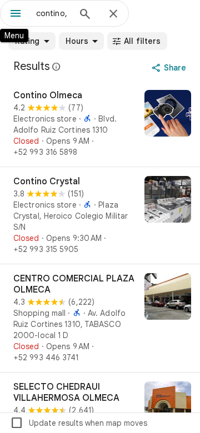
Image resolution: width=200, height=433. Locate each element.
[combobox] (52, 13)
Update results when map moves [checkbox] (78, 423)
